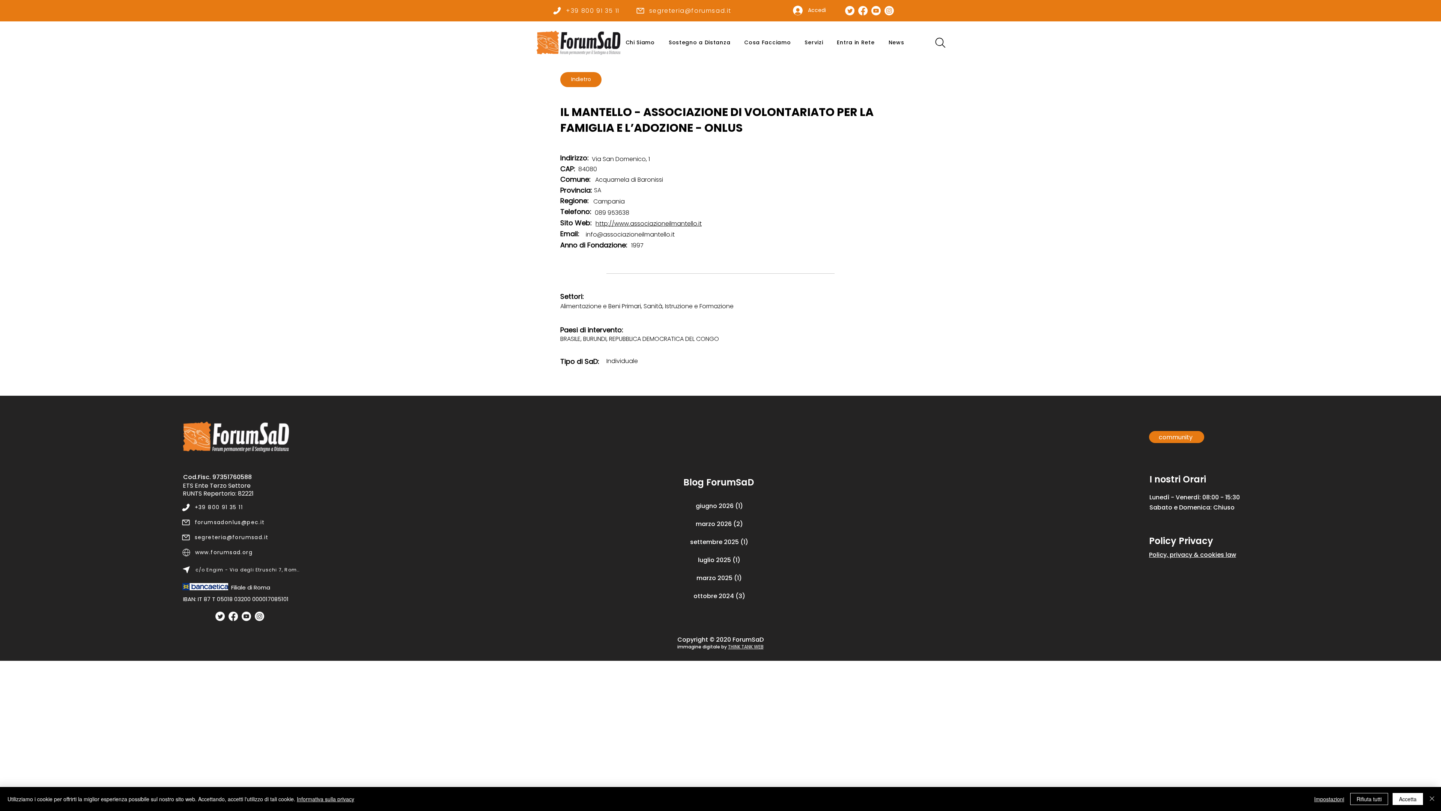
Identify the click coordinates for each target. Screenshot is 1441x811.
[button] (640, 42)
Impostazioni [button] (1329, 799)
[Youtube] (246, 616)
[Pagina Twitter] (849, 10)
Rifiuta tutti (1369, 799)
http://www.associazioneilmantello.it (649, 223)
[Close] (1431, 799)
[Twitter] (220, 616)
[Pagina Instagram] (889, 10)
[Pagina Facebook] (863, 10)
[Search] (940, 42)
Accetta (1408, 799)
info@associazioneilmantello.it (630, 234)
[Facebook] (233, 616)
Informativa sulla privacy (325, 799)
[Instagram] (259, 616)
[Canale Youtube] (876, 10)
